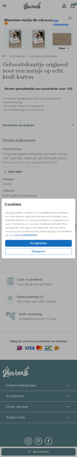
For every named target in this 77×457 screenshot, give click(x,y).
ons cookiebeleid (26, 235)
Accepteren (38, 243)
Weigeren (38, 251)
